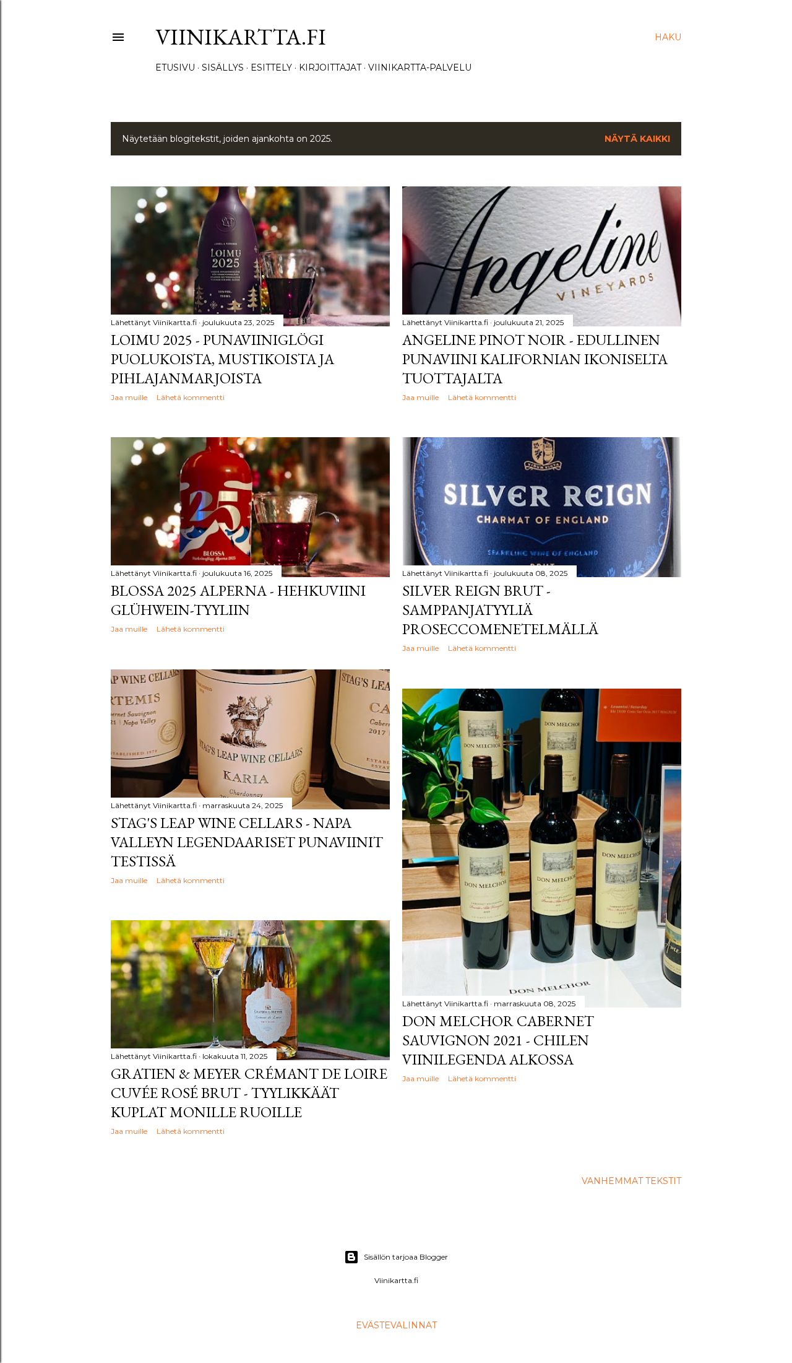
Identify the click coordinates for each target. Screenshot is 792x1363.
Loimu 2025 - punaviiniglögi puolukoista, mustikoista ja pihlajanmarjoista (222, 359)
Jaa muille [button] (129, 397)
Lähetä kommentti (191, 397)
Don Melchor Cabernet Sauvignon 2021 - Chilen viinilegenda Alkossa (498, 1040)
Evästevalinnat (396, 1325)
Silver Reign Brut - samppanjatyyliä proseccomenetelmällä (500, 609)
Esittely (271, 67)
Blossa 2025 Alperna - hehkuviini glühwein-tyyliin (238, 600)
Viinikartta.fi (240, 36)
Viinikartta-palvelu (419, 67)
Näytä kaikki (637, 138)
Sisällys (223, 67)
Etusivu (175, 67)
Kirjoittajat (330, 67)
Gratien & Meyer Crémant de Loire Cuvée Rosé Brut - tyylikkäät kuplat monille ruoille (249, 1092)
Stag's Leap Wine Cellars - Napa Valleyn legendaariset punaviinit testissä (247, 842)
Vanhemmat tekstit (631, 1181)
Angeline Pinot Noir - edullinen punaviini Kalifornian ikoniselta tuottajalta (535, 359)
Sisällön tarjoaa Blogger (406, 1256)
